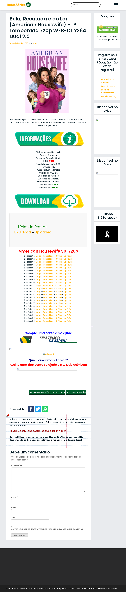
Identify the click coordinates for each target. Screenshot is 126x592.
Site (13, 517)
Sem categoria (58, 392)
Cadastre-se (107, 79)
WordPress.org (108, 96)
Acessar (105, 82)
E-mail (15, 507)
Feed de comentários (107, 91)
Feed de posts (108, 86)
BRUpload (22, 232)
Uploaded (43, 232)
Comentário (17, 465)
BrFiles (58, 256)
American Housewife (39, 392)
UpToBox (68, 256)
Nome (14, 497)
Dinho (35, 43)
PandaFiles (48, 256)
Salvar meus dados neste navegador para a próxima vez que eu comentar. (47, 529)
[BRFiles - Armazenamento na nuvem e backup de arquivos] (48, 339)
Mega (38, 256)
